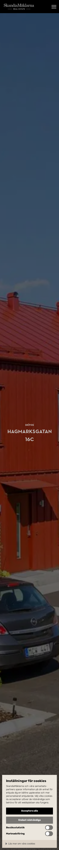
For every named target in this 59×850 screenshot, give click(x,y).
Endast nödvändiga (29, 820)
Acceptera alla (29, 810)
